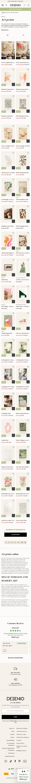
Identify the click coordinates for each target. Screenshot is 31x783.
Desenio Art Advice (22, 728)
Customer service (22, 731)
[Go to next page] (25, 542)
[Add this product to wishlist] (13, 42)
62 (22, 542)
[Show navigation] (2, 5)
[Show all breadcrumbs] (3, 12)
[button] (23, 775)
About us (11, 728)
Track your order (21, 734)
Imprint (12, 734)
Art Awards (11, 753)
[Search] (6, 5)
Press (12, 731)
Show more (15, 534)
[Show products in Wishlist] (25, 5)
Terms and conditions (23, 737)
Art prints (15, 12)
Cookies (19, 740)
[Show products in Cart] (28, 5)
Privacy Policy (13, 721)
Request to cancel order (22, 746)
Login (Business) (9, 756)
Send (15, 717)
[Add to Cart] (13, 57)
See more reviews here (15, 657)
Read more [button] (4, 30)
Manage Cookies (21, 750)
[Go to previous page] (5, 542)
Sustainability (10, 740)
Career (12, 737)
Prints (8, 12)
